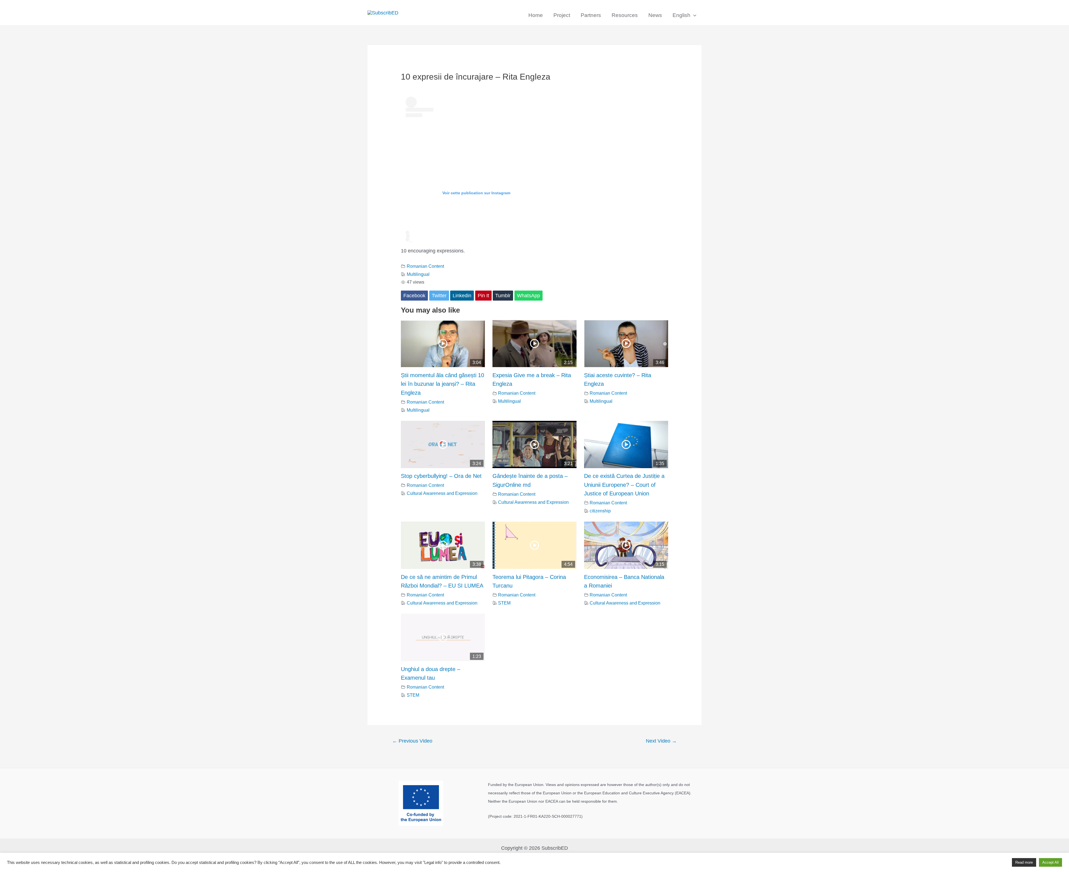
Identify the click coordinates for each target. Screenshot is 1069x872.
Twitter (439, 295)
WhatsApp (528, 295)
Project (561, 15)
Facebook (414, 295)
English (681, 15)
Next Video (661, 741)
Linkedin (462, 295)
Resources (625, 15)
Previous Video (412, 741)
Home (535, 15)
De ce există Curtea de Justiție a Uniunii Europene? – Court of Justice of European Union (624, 485)
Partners (591, 15)
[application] (693, 15)
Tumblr (503, 295)
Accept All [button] (1050, 862)
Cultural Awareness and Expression (442, 493)
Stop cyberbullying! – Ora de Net (441, 476)
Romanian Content (425, 266)
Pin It (483, 295)
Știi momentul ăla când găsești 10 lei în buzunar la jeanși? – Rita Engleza (442, 384)
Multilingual (418, 274)
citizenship (600, 510)
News (655, 15)
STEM (504, 602)
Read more (1024, 862)
